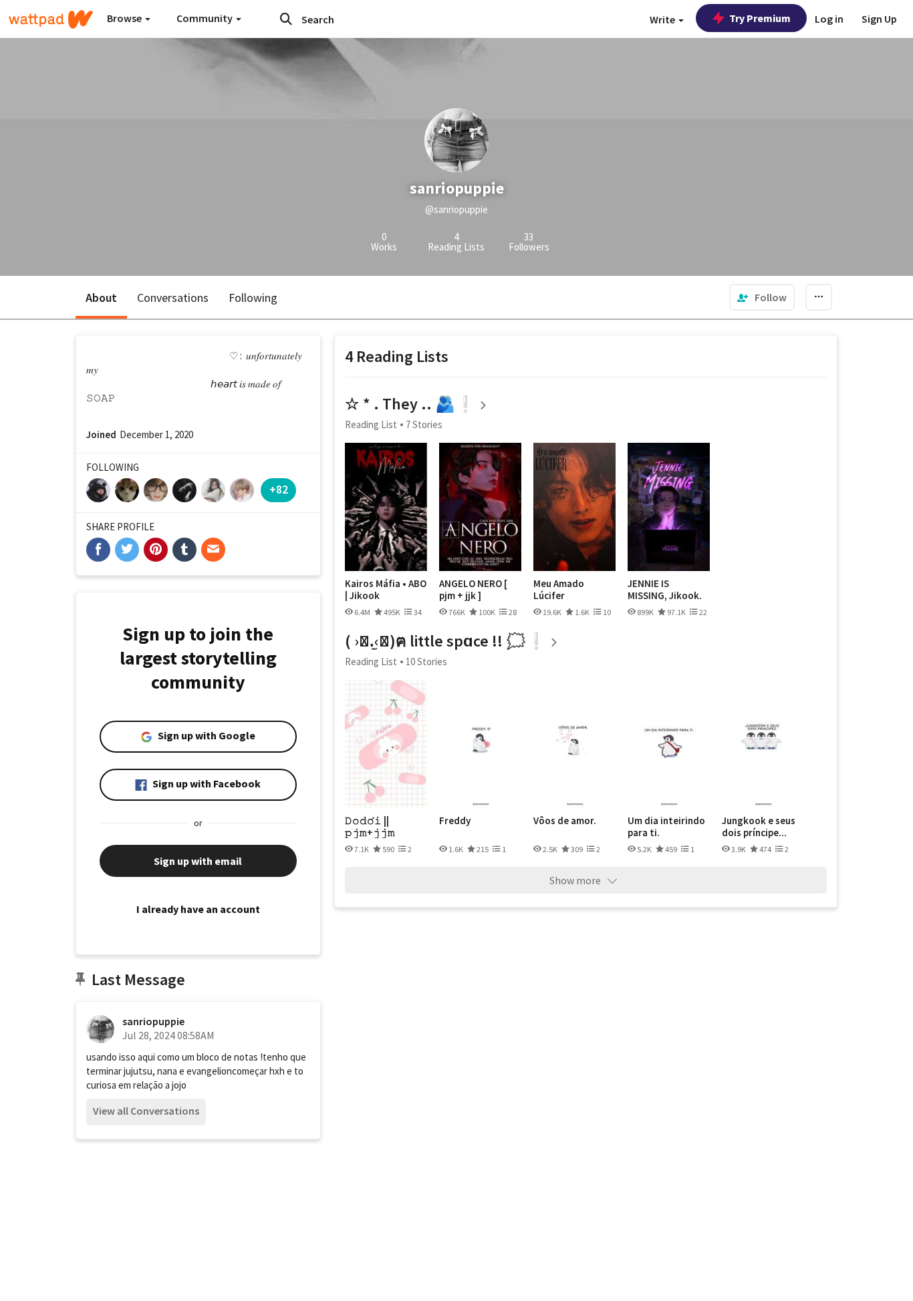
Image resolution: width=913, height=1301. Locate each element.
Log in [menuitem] (829, 18)
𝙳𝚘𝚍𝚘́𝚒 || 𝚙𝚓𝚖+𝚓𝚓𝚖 (370, 826)
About (101, 297)
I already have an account (198, 909)
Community (205, 18)
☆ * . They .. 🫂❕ (410, 403)
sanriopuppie (153, 1021)
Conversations (173, 297)
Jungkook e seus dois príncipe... (758, 826)
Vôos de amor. (564, 821)
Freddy (455, 821)
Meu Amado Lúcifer (558, 589)
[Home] (51, 19)
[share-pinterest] (156, 550)
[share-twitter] (127, 550)
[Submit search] (286, 18)
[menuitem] (762, 297)
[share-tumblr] (184, 550)
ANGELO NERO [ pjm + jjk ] (473, 589)
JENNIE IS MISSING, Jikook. (665, 589)
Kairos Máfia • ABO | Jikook (385, 589)
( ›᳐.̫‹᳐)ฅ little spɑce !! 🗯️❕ (445, 640)
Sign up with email (198, 861)
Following (253, 297)
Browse (125, 18)
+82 (278, 489)
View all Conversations (146, 1110)
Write (663, 19)
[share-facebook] (98, 550)
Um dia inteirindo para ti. (666, 826)
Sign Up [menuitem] (879, 18)
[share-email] (213, 550)
